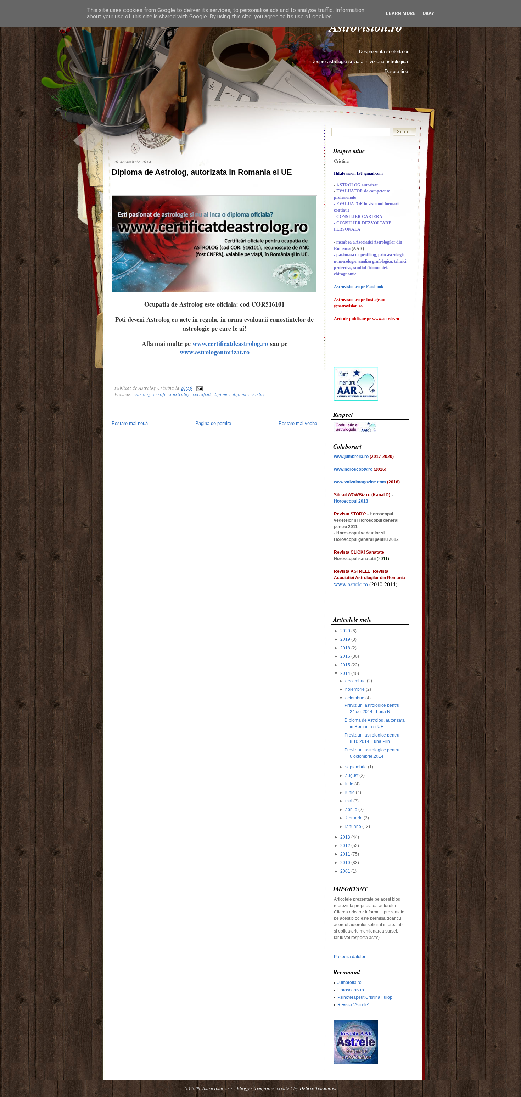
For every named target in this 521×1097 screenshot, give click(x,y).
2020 (345, 630)
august (351, 775)
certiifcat (202, 394)
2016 (345, 656)
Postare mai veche (298, 423)
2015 (345, 664)
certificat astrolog (171, 394)
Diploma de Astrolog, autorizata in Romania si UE (202, 172)
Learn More (400, 13)
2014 (345, 673)
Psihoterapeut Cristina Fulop (364, 997)
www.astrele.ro (351, 584)
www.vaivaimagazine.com (360, 482)
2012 (345, 845)
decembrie (355, 680)
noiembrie (355, 689)
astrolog (142, 394)
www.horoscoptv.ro (353, 469)
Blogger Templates (256, 1088)
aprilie (351, 809)
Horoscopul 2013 (351, 501)
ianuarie (353, 826)
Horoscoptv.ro (350, 989)
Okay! (429, 13)
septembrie (356, 767)
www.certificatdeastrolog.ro (230, 343)
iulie (349, 784)
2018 (345, 647)
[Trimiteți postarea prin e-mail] (198, 388)
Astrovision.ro (217, 1088)
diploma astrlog (249, 394)
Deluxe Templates (318, 1088)
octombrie (354, 697)
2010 (345, 862)
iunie (350, 792)
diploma (222, 394)
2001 (345, 871)
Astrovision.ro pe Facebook (358, 286)
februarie (354, 818)
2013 (345, 837)
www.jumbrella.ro (351, 456)
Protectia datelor (349, 956)
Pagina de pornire (213, 423)
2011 (345, 854)
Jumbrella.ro (349, 982)
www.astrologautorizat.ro (215, 352)
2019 (345, 639)
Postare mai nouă (130, 423)
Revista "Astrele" (353, 1004)
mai (348, 801)
